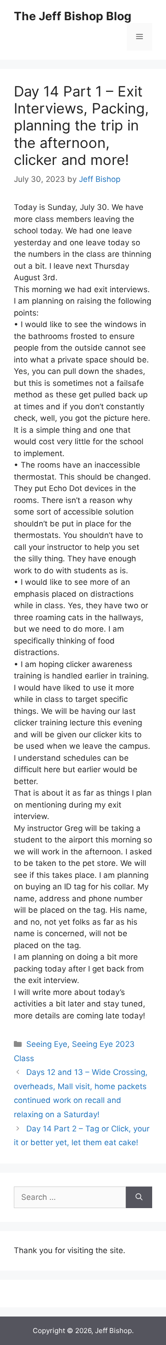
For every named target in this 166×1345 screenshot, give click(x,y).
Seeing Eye (46, 1044)
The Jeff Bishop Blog (72, 16)
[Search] (139, 1198)
